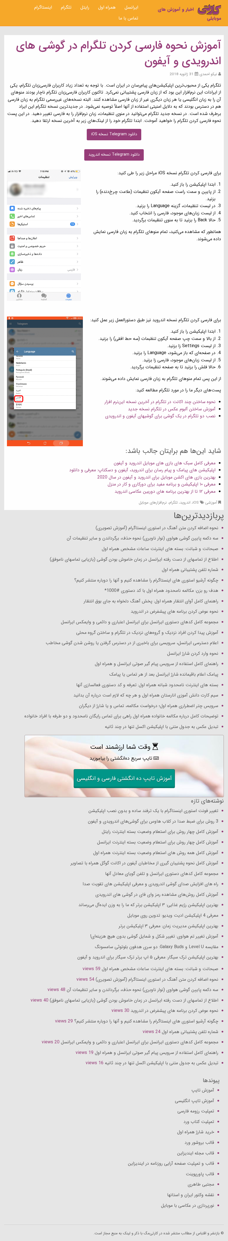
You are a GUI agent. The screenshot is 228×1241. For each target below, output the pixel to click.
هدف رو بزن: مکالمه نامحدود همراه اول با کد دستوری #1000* (161, 590)
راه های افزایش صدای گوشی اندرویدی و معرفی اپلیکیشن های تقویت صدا (150, 884)
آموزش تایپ (202, 1090)
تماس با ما (128, 18)
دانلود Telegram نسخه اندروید (114, 154)
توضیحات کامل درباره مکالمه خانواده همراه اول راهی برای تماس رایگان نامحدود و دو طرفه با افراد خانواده (121, 716)
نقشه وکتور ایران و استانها (190, 1194)
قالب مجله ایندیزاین (195, 1153)
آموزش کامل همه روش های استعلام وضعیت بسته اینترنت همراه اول (155, 852)
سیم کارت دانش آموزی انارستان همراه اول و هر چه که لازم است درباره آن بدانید (145, 695)
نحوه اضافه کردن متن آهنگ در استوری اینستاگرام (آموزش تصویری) (157, 527)
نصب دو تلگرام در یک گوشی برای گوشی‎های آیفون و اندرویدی (160, 416)
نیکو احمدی (208, 74)
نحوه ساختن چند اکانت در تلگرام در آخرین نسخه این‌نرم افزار (159, 401)
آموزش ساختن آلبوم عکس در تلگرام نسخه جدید (171, 409)
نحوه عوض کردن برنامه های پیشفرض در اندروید (174, 611)
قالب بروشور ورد (199, 1142)
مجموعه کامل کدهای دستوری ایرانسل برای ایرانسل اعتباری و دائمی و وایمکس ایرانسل (139, 622)
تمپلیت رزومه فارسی (195, 1111)
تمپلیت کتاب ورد (199, 1121)
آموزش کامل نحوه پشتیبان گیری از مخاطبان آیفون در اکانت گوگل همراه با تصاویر (144, 863)
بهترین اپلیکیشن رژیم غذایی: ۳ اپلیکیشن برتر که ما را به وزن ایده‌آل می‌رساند (148, 904)
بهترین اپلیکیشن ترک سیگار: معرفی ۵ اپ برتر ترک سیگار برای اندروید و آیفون (147, 957)
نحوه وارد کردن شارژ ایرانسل (192, 653)
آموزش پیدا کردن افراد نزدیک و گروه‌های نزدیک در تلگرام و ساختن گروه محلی (147, 632)
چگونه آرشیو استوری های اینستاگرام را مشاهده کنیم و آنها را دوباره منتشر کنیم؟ (146, 580)
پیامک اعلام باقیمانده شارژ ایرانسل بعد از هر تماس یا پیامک (163, 674)
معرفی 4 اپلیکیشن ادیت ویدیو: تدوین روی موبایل (172, 915)
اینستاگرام (43, 7)
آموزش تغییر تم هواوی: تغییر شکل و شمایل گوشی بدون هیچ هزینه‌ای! (154, 936)
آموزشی (211, 503)
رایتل (84, 7)
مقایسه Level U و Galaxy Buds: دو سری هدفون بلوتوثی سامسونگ (156, 946)
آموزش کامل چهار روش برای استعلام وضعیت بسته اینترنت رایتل (160, 831)
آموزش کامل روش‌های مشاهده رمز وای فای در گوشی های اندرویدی (156, 894)
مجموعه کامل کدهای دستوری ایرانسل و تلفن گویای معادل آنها (161, 873)
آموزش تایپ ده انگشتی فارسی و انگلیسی (124, 778)
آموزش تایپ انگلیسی (194, 1100)
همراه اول (107, 7)
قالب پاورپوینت (200, 1174)
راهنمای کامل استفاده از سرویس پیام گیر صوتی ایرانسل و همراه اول (156, 663)
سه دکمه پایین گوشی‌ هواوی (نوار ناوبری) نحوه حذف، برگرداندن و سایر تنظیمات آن (142, 538)
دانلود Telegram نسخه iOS (114, 134)
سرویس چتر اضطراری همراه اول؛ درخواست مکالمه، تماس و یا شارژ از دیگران (148, 705)
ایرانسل (131, 7)
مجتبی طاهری (201, 1184)
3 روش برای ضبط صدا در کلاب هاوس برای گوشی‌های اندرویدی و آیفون (153, 821)
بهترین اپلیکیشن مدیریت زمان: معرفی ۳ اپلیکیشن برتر (168, 926)
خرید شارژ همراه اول (195, 1132)
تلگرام (66, 7)
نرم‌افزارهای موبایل (153, 503)
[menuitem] (131, 7)
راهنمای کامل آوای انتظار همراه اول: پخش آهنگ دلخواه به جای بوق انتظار (151, 601)
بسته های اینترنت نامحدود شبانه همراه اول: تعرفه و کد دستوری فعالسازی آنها (147, 684)
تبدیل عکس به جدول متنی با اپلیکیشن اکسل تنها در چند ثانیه (161, 726)
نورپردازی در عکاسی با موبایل (187, 1205)
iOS (196, 503)
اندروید (185, 503)
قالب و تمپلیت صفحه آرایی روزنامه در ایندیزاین (171, 1163)
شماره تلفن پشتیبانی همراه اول (190, 569)
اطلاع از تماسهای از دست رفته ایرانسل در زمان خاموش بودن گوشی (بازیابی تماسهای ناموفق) (134, 559)
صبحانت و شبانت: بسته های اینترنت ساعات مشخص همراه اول (160, 548)
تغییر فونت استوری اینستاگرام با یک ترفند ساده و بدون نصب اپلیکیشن (153, 810)
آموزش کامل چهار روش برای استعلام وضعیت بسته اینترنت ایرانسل (157, 842)
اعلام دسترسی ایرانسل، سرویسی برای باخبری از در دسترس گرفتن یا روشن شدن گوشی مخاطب (132, 642)
